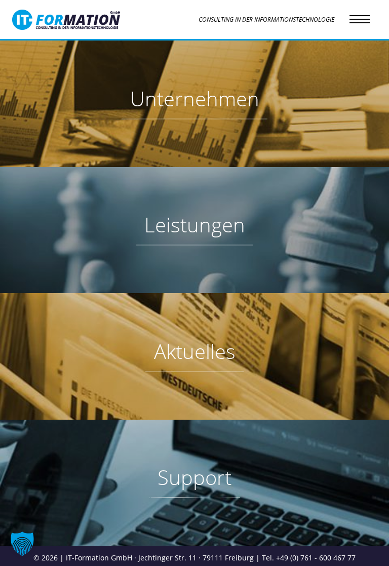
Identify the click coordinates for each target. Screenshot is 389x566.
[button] (22, 543)
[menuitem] (194, 104)
